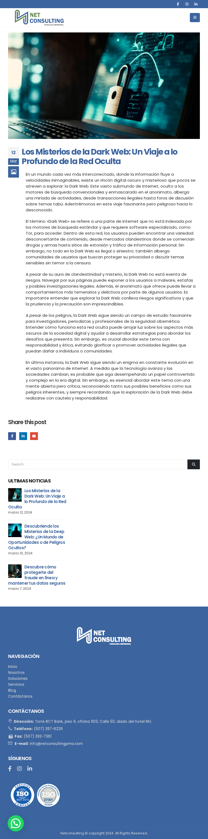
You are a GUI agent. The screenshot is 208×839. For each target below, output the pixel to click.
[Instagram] (187, 4)
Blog (12, 690)
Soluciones (18, 678)
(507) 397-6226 (48, 728)
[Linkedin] (29, 769)
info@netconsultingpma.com (56, 743)
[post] (15, 494)
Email (34, 436)
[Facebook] (178, 4)
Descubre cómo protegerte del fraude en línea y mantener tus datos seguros (37, 575)
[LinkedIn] (196, 4)
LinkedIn (23, 436)
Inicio (12, 666)
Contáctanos (20, 696)
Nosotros (16, 672)
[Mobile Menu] (195, 17)
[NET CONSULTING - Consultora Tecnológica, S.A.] (39, 17)
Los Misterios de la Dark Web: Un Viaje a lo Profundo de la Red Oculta (37, 499)
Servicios (16, 684)
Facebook (12, 436)
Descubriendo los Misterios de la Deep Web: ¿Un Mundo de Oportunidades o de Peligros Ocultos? (36, 537)
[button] (16, 823)
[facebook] (10, 769)
